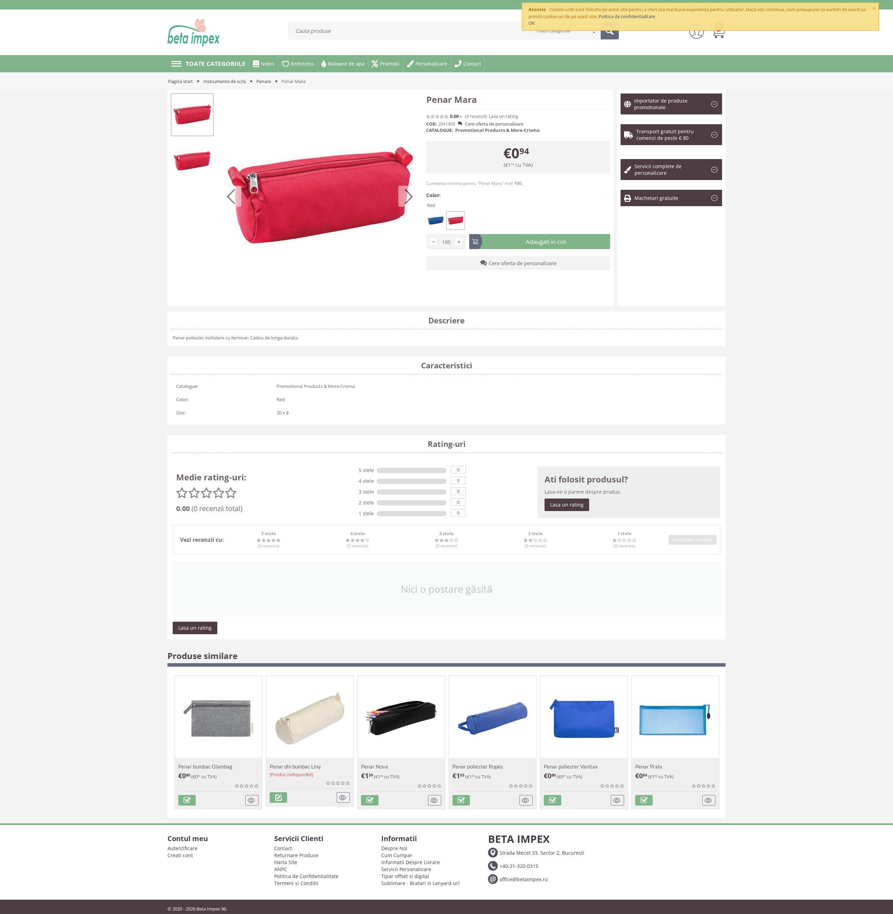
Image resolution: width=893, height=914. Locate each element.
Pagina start (180, 81)
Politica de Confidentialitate (306, 876)
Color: (433, 195)
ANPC (280, 869)
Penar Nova (374, 766)
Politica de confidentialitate (627, 16)
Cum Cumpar (396, 855)
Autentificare (182, 848)
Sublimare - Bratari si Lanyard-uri (420, 883)
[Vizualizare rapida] (252, 800)
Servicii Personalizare (406, 869)
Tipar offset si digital (405, 876)
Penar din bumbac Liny (295, 766)
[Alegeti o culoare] (187, 800)
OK (531, 23)
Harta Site (285, 862)
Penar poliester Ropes (477, 766)
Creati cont (180, 855)
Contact (283, 848)
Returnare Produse (296, 855)
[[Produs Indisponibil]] (278, 797)
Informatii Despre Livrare (410, 862)
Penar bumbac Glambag (205, 766)
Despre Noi (394, 848)
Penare (263, 81)
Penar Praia (648, 766)
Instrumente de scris (224, 81)
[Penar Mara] (320, 196)
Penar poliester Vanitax (571, 766)
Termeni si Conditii (296, 883)
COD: (431, 124)
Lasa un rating (567, 504)
